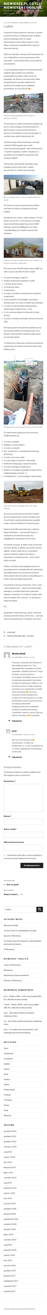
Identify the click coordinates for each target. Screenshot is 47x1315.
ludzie (30, 636)
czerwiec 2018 (10, 1240)
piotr (33, 23)
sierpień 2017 (10, 1291)
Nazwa (7, 816)
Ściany (6, 1105)
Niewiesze (8, 970)
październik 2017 (11, 1281)
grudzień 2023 (10, 1131)
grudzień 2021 (10, 1136)
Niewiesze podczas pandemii (16, 975)
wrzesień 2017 (10, 1286)
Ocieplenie (8, 1059)
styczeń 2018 (10, 1265)
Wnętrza (7, 1115)
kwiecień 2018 (10, 1250)
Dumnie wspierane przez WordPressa (19, 1309)
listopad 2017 (10, 1276)
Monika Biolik (19, 654)
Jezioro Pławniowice (12, 965)
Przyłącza (8, 1100)
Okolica (7, 1079)
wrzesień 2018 (10, 1224)
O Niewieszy (9, 949)
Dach (6, 1048)
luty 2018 (8, 1260)
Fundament (8, 1053)
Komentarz (10, 781)
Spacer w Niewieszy (12, 936)
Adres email (10, 829)
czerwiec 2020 (10, 1147)
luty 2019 (8, 1198)
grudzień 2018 (10, 1209)
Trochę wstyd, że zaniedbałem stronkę (20, 931)
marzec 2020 (9, 1157)
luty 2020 (8, 1162)
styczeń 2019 (10, 1203)
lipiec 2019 (8, 1173)
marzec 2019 (9, 1193)
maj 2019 (8, 1183)
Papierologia (9, 1090)
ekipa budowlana (16, 636)
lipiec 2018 (8, 1234)
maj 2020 (8, 1152)
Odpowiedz (17, 721)
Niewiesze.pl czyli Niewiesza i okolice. (23, 5)
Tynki (6, 1110)
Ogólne (11, 632)
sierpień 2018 (10, 1229)
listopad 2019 (10, 1167)
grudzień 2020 (10, 1141)
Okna (6, 1074)
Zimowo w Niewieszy (13, 980)
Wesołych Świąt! (11, 925)
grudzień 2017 (10, 1271)
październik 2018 (11, 1219)
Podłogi (7, 1095)
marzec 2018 (9, 1255)
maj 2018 (8, 1245)
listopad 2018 (10, 1214)
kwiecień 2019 (10, 1188)
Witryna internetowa (14, 842)
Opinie (6, 1084)
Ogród (6, 1069)
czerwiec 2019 (10, 1178)
